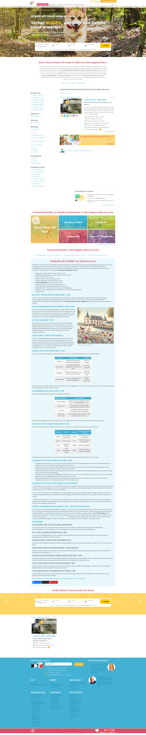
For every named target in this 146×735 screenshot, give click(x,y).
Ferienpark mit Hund (55, 703)
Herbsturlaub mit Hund (75, 709)
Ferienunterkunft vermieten (57, 684)
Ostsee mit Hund (35, 724)
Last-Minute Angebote (42, 4)
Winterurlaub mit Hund (75, 711)
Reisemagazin (73, 684)
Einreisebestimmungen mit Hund (39, 684)
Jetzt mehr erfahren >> (108, 205)
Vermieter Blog (54, 687)
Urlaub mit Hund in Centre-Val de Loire (56, 516)
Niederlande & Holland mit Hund (38, 703)
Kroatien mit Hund (35, 701)
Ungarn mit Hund (35, 715)
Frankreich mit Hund (36, 705)
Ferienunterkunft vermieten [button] (108, 1)
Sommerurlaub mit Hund (75, 699)
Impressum (76, 734)
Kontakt (72, 687)
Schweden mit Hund (36, 709)
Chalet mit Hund (54, 699)
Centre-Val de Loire (66, 93)
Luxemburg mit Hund (36, 722)
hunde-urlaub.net (66, 734)
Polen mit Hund (35, 711)
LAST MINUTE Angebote (56, 708)
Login (52, 682)
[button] (43, 45)
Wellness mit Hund (74, 705)
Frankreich (63, 97)
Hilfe (112, 4)
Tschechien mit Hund (36, 720)
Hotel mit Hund (54, 701)
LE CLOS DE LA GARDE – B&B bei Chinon (95, 100)
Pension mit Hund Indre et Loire (74, 255)
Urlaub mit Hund (34, 6)
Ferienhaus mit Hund (55, 697)
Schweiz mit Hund (35, 713)
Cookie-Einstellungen (74, 689)
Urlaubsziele (52, 4)
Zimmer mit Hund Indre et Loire (98, 255)
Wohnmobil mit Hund (55, 705)
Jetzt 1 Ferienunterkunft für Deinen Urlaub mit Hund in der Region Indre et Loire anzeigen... (59, 578)
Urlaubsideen (60, 4)
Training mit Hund (74, 707)
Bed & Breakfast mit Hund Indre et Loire (48, 255)
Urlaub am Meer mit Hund (75, 701)
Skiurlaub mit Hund (74, 713)
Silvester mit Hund (74, 715)
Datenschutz (81, 734)
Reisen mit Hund (68, 4)
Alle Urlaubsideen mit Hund (106, 244)
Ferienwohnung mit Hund (56, 695)
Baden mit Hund (73, 697)
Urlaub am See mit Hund (75, 703)
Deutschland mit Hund (36, 695)
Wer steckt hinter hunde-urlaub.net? (78, 682)
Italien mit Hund (35, 699)
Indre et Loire (76, 97)
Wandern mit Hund (74, 695)
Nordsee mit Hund (35, 726)
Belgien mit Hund (35, 717)
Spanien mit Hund (35, 707)
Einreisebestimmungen (78, 4)
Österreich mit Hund (36, 697)
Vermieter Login (95, 1)
